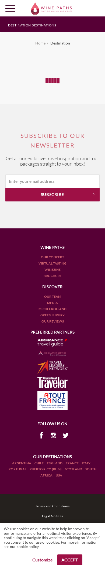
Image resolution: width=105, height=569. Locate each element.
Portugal (18, 469)
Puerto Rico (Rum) (46, 469)
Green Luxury (52, 315)
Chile (39, 463)
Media (52, 303)
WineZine (52, 270)
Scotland (74, 469)
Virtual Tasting (52, 263)
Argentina (22, 463)
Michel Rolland (52, 309)
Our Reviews (52, 321)
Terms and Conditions (52, 506)
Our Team (52, 296)
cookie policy (27, 546)
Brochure (53, 276)
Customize (42, 559)
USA (59, 475)
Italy (86, 463)
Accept (69, 559)
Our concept (52, 257)
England (55, 463)
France (72, 463)
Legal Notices (52, 516)
